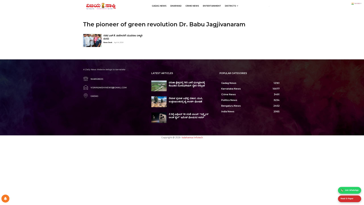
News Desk (107, 42)
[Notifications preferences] (5, 199)
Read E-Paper (347, 199)
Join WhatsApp (352, 190)
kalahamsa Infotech (192, 137)
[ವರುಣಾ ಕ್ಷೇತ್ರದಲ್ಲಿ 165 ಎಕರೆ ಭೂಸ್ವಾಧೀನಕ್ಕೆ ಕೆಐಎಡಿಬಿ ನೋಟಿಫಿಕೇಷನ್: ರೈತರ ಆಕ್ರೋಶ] (159, 86)
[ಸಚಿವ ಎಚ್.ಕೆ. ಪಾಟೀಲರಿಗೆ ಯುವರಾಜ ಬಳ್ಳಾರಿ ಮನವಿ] (92, 40)
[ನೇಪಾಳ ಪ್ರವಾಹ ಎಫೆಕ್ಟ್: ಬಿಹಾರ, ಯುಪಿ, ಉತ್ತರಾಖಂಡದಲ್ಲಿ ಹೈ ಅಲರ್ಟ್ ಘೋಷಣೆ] (159, 101)
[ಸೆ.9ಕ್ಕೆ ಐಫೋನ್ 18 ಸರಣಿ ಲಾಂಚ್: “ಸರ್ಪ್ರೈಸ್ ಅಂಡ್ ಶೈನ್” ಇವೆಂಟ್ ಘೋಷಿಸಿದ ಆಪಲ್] (159, 117)
